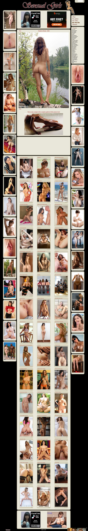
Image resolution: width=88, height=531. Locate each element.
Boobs (49, 319)
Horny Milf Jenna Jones (58, 298)
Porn (49, 225)
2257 (45, 529)
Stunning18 (74, 55)
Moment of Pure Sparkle (41, 462)
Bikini (31, 507)
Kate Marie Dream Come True (42, 321)
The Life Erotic (74, 58)
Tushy (73, 60)
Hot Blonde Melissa (58, 392)
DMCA (42, 529)
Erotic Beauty (74, 35)
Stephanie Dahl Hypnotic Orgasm (43, 439)
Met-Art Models (74, 44)
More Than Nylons (75, 45)
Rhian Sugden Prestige (23, 274)
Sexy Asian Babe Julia (41, 392)
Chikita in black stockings (24, 462)
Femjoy (73, 39)
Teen (49, 272)
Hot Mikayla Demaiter (23, 368)
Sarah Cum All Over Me (58, 368)
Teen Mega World (75, 56)
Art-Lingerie (74, 31)
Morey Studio (74, 46)
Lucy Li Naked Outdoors (24, 157)
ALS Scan (73, 29)
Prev (20, 30)
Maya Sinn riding (22, 439)
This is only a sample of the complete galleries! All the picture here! (44, 112)
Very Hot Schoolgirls (58, 274)
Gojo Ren (39, 157)
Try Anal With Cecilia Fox (24, 415)
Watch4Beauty (74, 61)
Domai (73, 34)
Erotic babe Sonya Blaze (24, 204)
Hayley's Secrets (74, 42)
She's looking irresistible (41, 251)
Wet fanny (39, 345)
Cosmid (73, 33)
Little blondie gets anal (58, 204)
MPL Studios (74, 47)
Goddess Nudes (74, 41)
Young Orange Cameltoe (41, 368)
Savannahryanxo (22, 321)
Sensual (48, 202)
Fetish (49, 483)
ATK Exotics (74, 32)
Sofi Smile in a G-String (58, 415)
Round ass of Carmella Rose (42, 415)
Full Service (57, 251)
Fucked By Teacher (58, 439)
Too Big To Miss (57, 345)
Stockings (30, 202)
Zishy (73, 62)
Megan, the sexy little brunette (42, 204)
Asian (49, 178)
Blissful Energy (22, 298)
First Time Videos (75, 40)
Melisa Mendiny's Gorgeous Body (25, 251)
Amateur (31, 413)
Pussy (31, 178)
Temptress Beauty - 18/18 (43, 30)
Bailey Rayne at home (23, 392)
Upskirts (39, 274)
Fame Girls (74, 38)
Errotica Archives (75, 36)
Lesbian (48, 296)
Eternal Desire (74, 37)
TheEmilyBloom (74, 59)
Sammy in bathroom (41, 298)
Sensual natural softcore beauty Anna (26, 345)
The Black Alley (74, 57)
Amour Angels (74, 30)
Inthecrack (74, 43)
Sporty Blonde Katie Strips (59, 321)
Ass (31, 225)
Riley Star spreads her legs (59, 157)
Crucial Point (57, 462)
